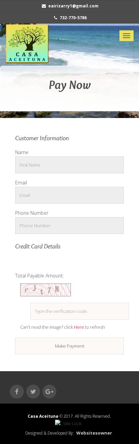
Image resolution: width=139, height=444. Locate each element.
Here (79, 327)
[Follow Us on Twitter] (33, 391)
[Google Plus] (49, 391)
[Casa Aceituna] (27, 43)
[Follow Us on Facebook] (17, 391)
